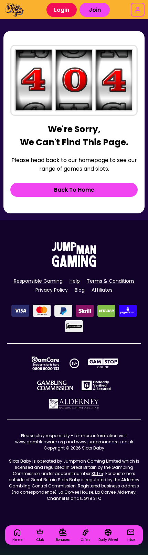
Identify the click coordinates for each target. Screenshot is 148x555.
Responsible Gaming (38, 281)
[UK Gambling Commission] (55, 385)
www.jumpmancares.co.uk (104, 442)
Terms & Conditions (111, 281)
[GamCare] (45, 363)
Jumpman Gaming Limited (92, 461)
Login (61, 10)
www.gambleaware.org (40, 442)
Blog (80, 289)
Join (95, 10)
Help (75, 281)
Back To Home (74, 190)
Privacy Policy (51, 289)
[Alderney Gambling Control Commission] (74, 403)
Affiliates (102, 289)
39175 (97, 473)
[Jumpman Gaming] (74, 265)
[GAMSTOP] (103, 363)
